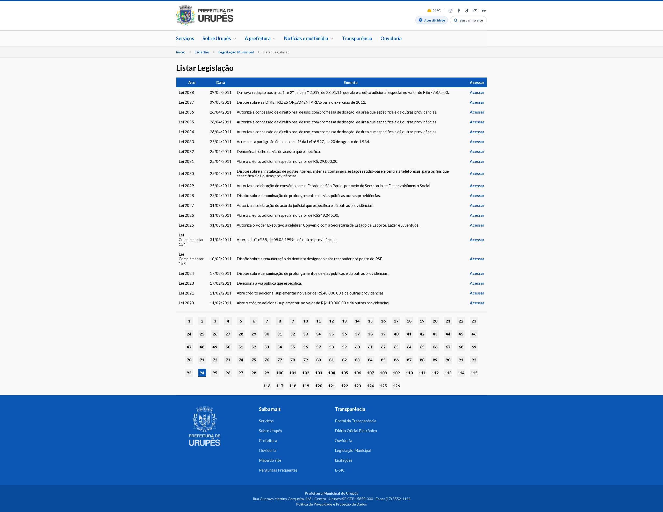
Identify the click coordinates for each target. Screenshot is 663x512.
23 (474, 321)
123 (357, 385)
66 (435, 347)
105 (344, 372)
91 (461, 359)
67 (448, 347)
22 (461, 321)
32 (292, 334)
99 (266, 372)
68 (461, 347)
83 (357, 359)
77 (279, 359)
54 (279, 347)
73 (228, 359)
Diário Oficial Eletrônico (356, 430)
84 (370, 359)
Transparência (357, 38)
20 (435, 321)
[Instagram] (450, 10)
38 (370, 334)
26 (215, 334)
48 (202, 347)
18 (409, 321)
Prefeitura (268, 440)
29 (253, 334)
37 (357, 334)
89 (435, 359)
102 (305, 372)
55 (292, 347)
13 (344, 321)
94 (202, 372)
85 (383, 359)
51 (241, 347)
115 (474, 372)
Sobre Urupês (270, 430)
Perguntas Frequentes (278, 470)
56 (305, 347)
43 (435, 334)
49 (215, 347)
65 (422, 347)
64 (409, 347)
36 (344, 334)
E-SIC (340, 470)
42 (422, 334)
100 (279, 372)
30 (266, 334)
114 (461, 372)
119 (305, 385)
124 (370, 385)
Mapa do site (270, 460)
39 (383, 334)
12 (331, 321)
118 (292, 385)
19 (422, 321)
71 (202, 359)
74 (241, 359)
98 (253, 372)
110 (409, 372)
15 (370, 321)
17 (396, 321)
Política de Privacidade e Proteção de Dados (331, 504)
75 (253, 359)
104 (331, 372)
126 (396, 385)
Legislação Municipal (236, 52)
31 (279, 334)
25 (202, 334)
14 (357, 321)
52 (253, 347)
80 (318, 359)
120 (318, 385)
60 (357, 347)
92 (474, 359)
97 (241, 372)
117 (279, 385)
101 (292, 372)
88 (422, 359)
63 (396, 347)
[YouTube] (475, 10)
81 (331, 359)
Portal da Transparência (355, 420)
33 (305, 334)
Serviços (185, 38)
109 (396, 372)
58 (331, 347)
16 (383, 321)
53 (266, 347)
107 (370, 372)
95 (215, 372)
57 (318, 347)
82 (344, 359)
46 (474, 334)
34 (318, 334)
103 (318, 372)
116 (266, 385)
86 (396, 359)
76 (266, 359)
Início (180, 52)
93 (189, 372)
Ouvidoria (391, 38)
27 (228, 334)
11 (318, 321)
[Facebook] (458, 10)
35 (331, 334)
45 (461, 334)
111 (422, 372)
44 (448, 334)
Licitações (343, 460)
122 (344, 385)
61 (370, 347)
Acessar (477, 92)
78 (292, 359)
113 (448, 372)
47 (189, 347)
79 (305, 359)
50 (228, 347)
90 (448, 359)
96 (228, 372)
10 (305, 321)
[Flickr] (483, 10)
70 (189, 359)
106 (357, 372)
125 (383, 385)
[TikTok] (467, 10)
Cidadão (201, 52)
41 (409, 334)
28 (241, 334)
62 (383, 347)
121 (331, 385)
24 (189, 334)
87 (409, 359)
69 (474, 347)
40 (396, 334)
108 (383, 372)
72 (215, 359)
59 (344, 347)
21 (448, 321)
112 (435, 372)
